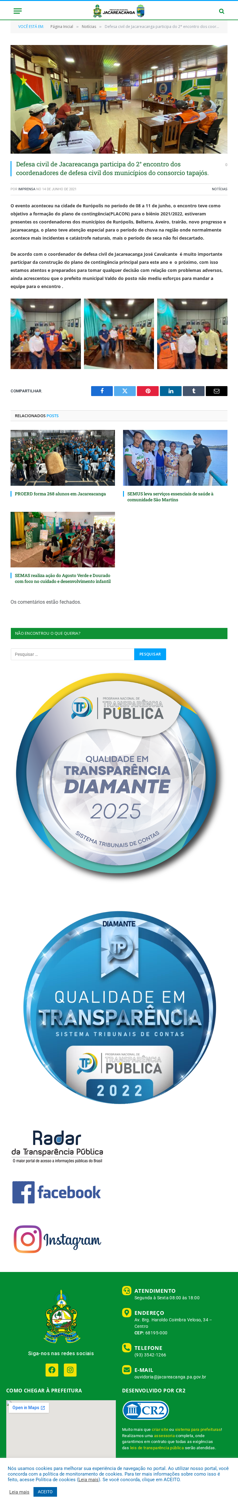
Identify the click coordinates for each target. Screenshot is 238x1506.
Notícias (219, 189)
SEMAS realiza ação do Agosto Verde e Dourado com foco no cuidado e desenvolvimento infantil (63, 578)
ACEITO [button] (45, 1491)
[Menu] (18, 11)
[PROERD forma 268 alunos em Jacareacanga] (63, 457)
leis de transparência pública (157, 1447)
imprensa (26, 189)
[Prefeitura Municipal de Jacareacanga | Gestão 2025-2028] (119, 11)
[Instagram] (70, 1370)
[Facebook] (52, 1370)
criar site (160, 1429)
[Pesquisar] (221, 11)
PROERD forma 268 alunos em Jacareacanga (60, 494)
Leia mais (88, 1479)
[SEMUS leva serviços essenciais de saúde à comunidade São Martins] (175, 457)
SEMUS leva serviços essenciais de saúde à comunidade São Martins (170, 497)
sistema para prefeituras (198, 1429)
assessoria (164, 1435)
